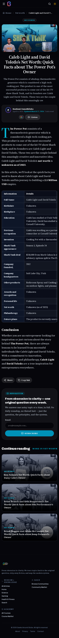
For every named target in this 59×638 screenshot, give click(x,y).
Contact (40, 631)
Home (4, 589)
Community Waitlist (39, 587)
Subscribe (31, 433)
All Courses (6, 613)
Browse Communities (40, 584)
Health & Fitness (8, 599)
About (17, 631)
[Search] (49, 4)
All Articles (6, 586)
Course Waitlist (8, 616)
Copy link (25, 380)
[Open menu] (4, 4)
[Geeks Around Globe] (5, 564)
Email (8, 420)
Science (5, 593)
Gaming (5, 596)
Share (9, 380)
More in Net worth (44, 448)
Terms (32, 631)
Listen (34, 117)
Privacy (25, 631)
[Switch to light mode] (54, 3)
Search (4, 603)
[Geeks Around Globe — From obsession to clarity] (9, 3)
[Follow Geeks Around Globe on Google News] (21, 117)
